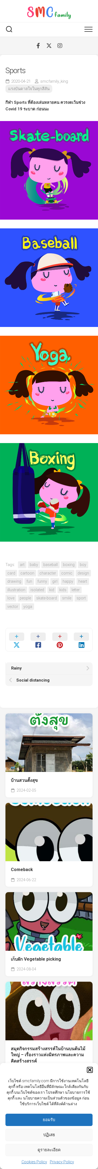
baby (34, 564)
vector (12, 606)
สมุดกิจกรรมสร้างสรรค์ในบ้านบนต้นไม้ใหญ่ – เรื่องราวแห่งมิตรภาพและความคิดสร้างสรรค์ (48, 1055)
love (10, 598)
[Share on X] (16, 639)
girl (54, 581)
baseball (50, 564)
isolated (37, 590)
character (47, 573)
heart (82, 581)
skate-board (46, 598)
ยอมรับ (49, 1119)
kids (62, 590)
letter (76, 590)
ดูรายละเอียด (49, 1149)
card (11, 573)
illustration (16, 590)
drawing (14, 581)
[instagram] (59, 45)
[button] (90, 1070)
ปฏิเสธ (49, 1134)
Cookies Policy (34, 1162)
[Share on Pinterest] (60, 639)
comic (66, 573)
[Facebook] (38, 45)
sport (81, 598)
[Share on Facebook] (38, 639)
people (25, 598)
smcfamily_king (54, 81)
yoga (27, 606)
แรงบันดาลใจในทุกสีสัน (29, 88)
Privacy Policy (62, 1162)
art (22, 564)
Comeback (22, 869)
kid (51, 590)
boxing (69, 564)
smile (66, 598)
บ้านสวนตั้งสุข (24, 780)
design (83, 573)
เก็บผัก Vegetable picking (36, 959)
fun (29, 581)
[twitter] (49, 45)
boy (83, 564)
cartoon (27, 573)
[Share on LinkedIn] (82, 639)
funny (42, 581)
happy (68, 581)
